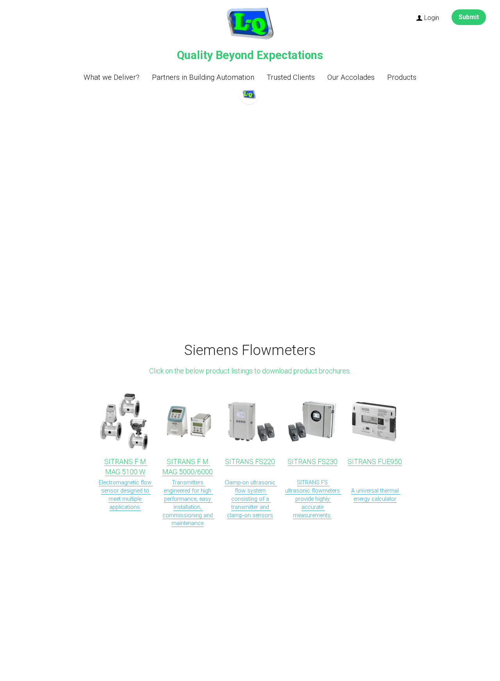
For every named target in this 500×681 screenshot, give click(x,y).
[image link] (250, 24)
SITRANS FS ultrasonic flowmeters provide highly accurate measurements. (313, 499)
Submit (469, 17)
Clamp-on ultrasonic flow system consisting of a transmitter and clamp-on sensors (251, 499)
